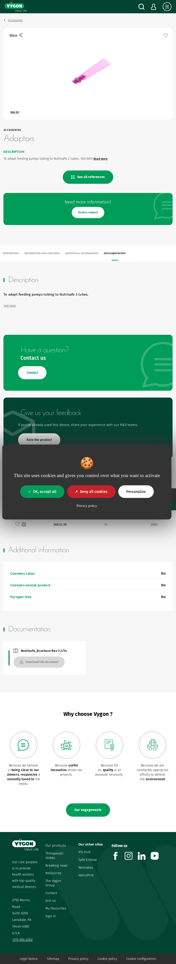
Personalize (136, 491)
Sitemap (53, 959)
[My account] (154, 7)
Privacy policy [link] (87, 506)
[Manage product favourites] (165, 35)
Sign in (50, 916)
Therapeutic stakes (54, 855)
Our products (55, 845)
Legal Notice (29, 959)
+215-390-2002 (22, 940)
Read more (101, 158)
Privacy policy (78, 959)
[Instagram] (131, 858)
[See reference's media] (24, 524)
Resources (53, 873)
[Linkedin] (144, 858)
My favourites (55, 908)
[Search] (141, 7)
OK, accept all (44, 491)
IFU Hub (84, 852)
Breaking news (56, 865)
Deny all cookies (93, 491)
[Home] (16, 6)
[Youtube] (157, 858)
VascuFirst (86, 875)
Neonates (85, 867)
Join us (50, 900)
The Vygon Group (53, 883)
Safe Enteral (87, 860)
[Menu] (167, 6)
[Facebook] (118, 858)
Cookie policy (107, 959)
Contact (51, 893)
